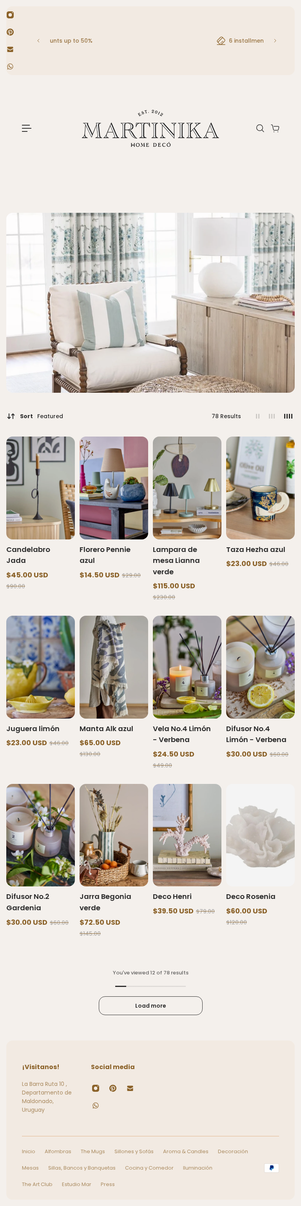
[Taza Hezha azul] (260, 488)
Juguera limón (33, 728)
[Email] (10, 49)
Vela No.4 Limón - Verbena (182, 734)
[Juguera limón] (40, 667)
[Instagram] (10, 14)
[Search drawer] (259, 128)
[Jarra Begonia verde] (114, 835)
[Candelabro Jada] (40, 488)
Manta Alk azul (106, 728)
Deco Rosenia (251, 896)
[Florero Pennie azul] (114, 488)
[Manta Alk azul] (114, 667)
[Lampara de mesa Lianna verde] (187, 488)
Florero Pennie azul (105, 555)
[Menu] (26, 128)
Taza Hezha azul (255, 549)
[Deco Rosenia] (260, 835)
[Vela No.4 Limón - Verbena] (187, 667)
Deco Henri (172, 896)
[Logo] (150, 128)
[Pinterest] (10, 32)
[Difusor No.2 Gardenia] (40, 835)
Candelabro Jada (28, 555)
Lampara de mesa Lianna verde (176, 561)
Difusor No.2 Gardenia (27, 902)
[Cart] (274, 128)
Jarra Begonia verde (105, 902)
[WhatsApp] (10, 66)
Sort (41, 416)
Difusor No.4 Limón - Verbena (256, 734)
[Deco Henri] (187, 835)
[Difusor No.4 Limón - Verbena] (260, 667)
